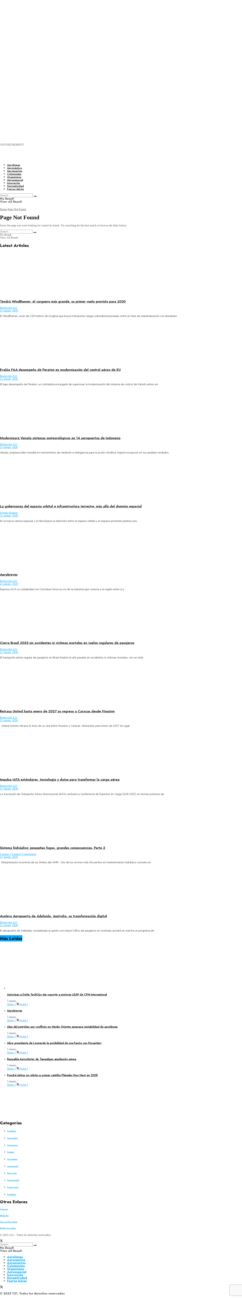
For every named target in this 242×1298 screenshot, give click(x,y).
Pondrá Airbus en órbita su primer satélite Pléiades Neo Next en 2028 (52, 1075)
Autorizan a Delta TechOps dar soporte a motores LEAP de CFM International (57, 995)
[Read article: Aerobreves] (121, 547)
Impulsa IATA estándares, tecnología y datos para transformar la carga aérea (60, 779)
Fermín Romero (9, 512)
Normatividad (13, 1180)
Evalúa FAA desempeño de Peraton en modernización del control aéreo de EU (60, 369)
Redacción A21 (8, 307)
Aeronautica (12, 1138)
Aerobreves (9, 574)
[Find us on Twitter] (1, 1241)
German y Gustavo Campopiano (18, 854)
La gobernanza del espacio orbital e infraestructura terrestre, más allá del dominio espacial (71, 506)
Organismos (12, 1159)
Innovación (12, 1173)
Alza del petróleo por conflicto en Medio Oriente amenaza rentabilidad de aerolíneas (62, 1027)
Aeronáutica (14, 168)
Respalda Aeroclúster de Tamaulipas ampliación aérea (41, 1059)
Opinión (10, 1152)
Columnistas (16, 1266)
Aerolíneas (13, 165)
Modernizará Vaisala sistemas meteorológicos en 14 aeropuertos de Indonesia (60, 438)
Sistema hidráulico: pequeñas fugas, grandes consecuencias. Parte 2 (52, 847)
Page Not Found (17, 209)
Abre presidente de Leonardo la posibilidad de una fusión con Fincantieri (54, 1043)
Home (3, 209)
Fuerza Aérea (17, 1281)
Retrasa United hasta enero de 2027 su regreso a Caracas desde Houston (57, 711)
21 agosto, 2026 (9, 310)
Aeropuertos (14, 171)
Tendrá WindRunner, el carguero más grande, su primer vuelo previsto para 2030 (63, 301)
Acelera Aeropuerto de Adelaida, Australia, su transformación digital (53, 916)
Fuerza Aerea (13, 1187)
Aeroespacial (12, 1166)
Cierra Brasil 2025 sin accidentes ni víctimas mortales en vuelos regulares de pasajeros (67, 642)
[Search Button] (34, 232)
